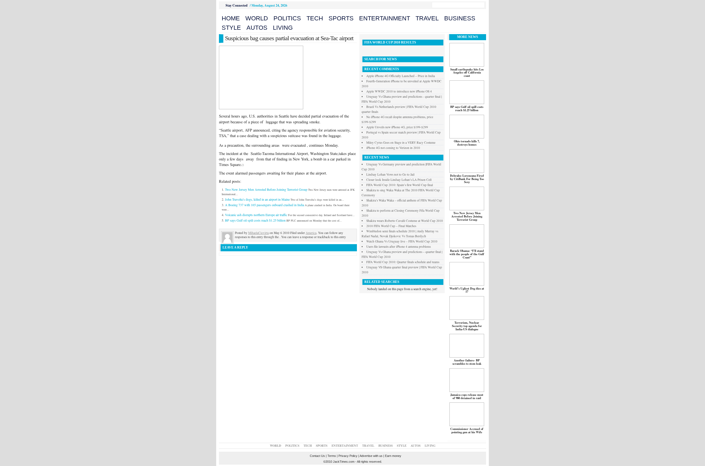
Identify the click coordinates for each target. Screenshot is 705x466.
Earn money (393, 455)
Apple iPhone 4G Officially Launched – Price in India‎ (400, 76)
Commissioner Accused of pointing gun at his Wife (466, 430)
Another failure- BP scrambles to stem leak (466, 362)
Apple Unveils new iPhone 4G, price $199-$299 (397, 127)
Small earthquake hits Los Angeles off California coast (467, 72)
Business (459, 18)
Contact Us (317, 455)
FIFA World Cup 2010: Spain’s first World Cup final (399, 185)
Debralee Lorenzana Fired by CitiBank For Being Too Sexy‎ (467, 178)
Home (231, 18)
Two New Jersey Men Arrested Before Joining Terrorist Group (266, 189)
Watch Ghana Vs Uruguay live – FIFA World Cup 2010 (401, 241)
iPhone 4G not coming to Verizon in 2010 (393, 148)
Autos (256, 27)
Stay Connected (237, 5)
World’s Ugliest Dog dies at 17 (466, 290)
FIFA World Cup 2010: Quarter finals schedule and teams (402, 262)
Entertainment (384, 18)
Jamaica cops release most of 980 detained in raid (466, 396)
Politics (287, 18)
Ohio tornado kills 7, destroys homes (467, 143)
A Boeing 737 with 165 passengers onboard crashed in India (264, 205)
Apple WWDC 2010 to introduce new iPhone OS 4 (399, 91)
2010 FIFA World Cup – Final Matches (391, 226)
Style (231, 27)
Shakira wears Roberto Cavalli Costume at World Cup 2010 (404, 221)
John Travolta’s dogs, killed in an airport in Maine (257, 199)
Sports (341, 18)
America (311, 233)
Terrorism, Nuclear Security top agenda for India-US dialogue (467, 325)
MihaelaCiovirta (258, 233)
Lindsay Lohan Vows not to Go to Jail (390, 174)
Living (283, 27)
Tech (315, 18)
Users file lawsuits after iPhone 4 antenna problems (398, 246)
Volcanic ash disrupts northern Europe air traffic (256, 214)
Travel (427, 18)
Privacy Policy (347, 455)
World (256, 18)
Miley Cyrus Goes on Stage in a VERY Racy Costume (400, 142)
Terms (331, 455)
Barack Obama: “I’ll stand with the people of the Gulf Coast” (466, 254)
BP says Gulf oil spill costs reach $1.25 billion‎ (255, 220)
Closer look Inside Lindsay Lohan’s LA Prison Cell (399, 180)
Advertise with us (371, 455)
